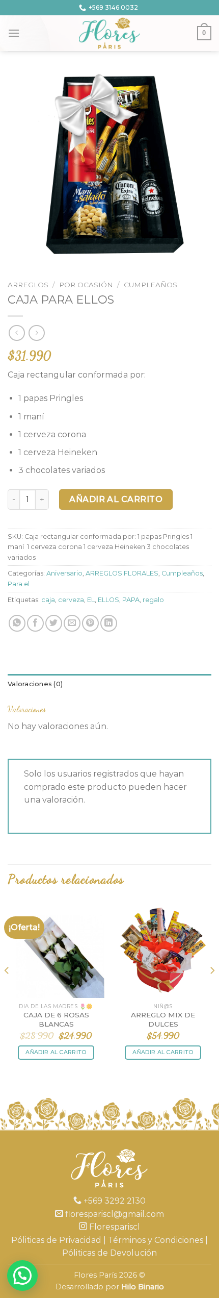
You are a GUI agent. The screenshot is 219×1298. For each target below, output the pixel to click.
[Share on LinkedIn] (108, 623)
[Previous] (7, 991)
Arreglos (28, 285)
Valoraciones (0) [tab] (35, 684)
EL (91, 600)
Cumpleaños (150, 285)
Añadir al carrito (115, 499)
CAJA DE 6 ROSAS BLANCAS (56, 1019)
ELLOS (108, 600)
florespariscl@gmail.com (113, 1214)
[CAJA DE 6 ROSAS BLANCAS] (56, 949)
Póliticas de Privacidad (56, 1240)
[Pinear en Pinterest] (90, 623)
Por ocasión (86, 285)
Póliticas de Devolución (109, 1253)
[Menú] (14, 32)
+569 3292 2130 (113, 1201)
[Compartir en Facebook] (35, 623)
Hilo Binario (142, 1286)
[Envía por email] (72, 623)
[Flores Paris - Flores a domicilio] (110, 33)
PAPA (131, 600)
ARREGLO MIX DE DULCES (163, 1019)
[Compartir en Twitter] (53, 623)
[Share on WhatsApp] (17, 623)
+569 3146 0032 (113, 7)
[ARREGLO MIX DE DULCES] (163, 949)
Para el (19, 584)
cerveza (71, 600)
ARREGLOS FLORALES (122, 573)
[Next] (212, 991)
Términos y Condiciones (155, 1240)
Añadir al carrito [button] (56, 1052)
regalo (153, 600)
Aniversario (64, 573)
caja (48, 600)
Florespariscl (113, 1227)
